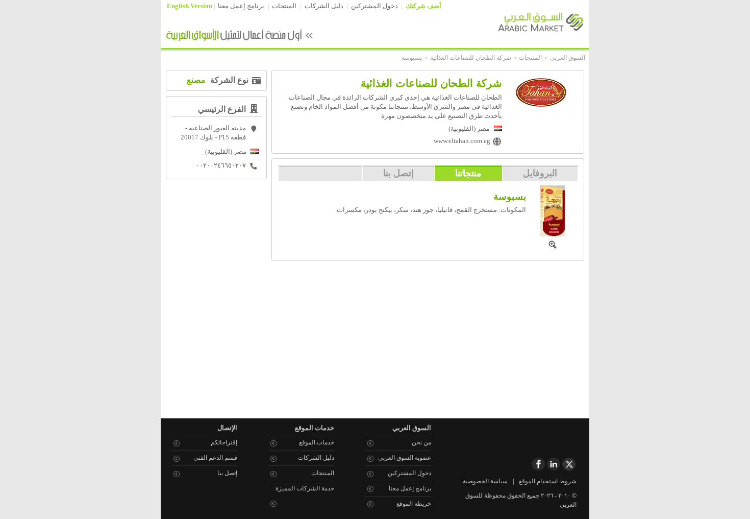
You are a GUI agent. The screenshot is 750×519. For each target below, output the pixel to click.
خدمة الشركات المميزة (305, 488)
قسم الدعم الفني (215, 457)
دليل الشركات (324, 6)
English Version (189, 6)
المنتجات (284, 6)
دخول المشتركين (374, 6)
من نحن (421, 442)
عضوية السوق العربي (404, 457)
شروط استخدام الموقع (548, 481)
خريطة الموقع (413, 503)
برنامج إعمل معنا (241, 6)
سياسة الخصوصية (485, 481)
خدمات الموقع (316, 442)
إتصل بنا (398, 173)
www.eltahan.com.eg (462, 141)
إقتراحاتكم (224, 442)
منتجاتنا (468, 173)
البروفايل (540, 173)
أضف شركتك (423, 6)
